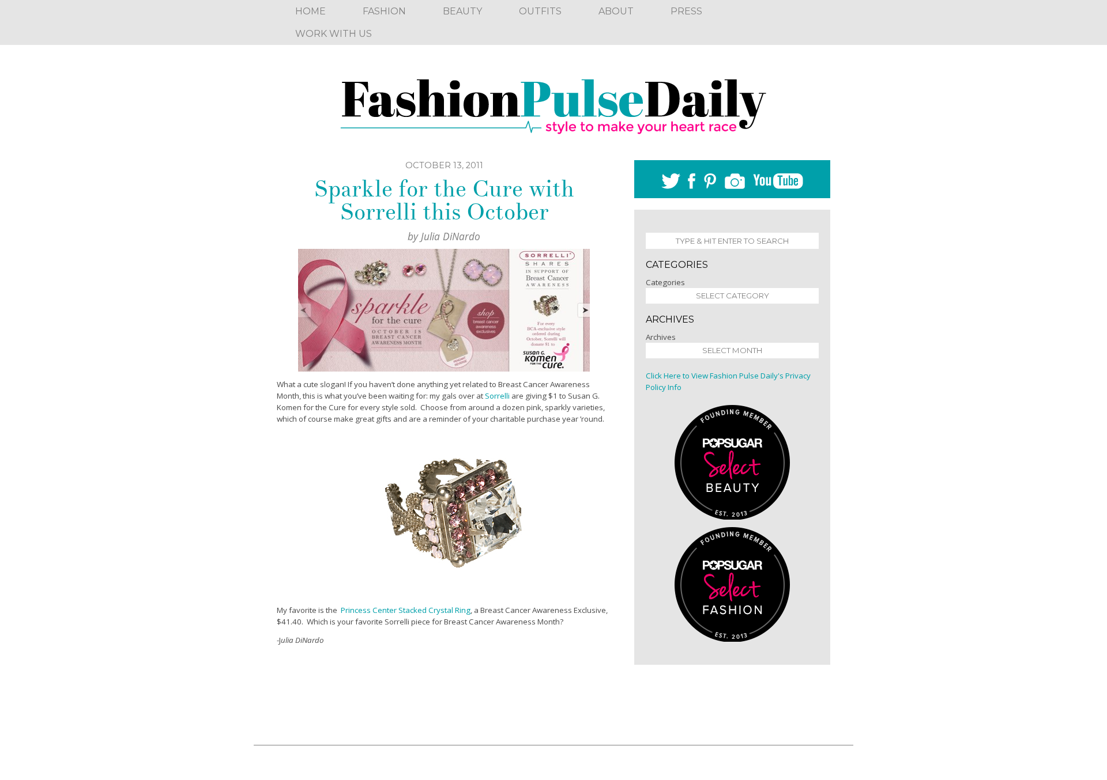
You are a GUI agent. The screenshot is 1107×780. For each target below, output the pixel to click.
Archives (661, 337)
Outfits (540, 11)
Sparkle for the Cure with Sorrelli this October (444, 200)
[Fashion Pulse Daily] (553, 102)
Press (686, 11)
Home (310, 11)
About (616, 11)
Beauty (462, 11)
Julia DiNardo (450, 236)
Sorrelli (497, 396)
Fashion (384, 11)
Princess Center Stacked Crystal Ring (405, 610)
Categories (665, 282)
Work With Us (333, 33)
